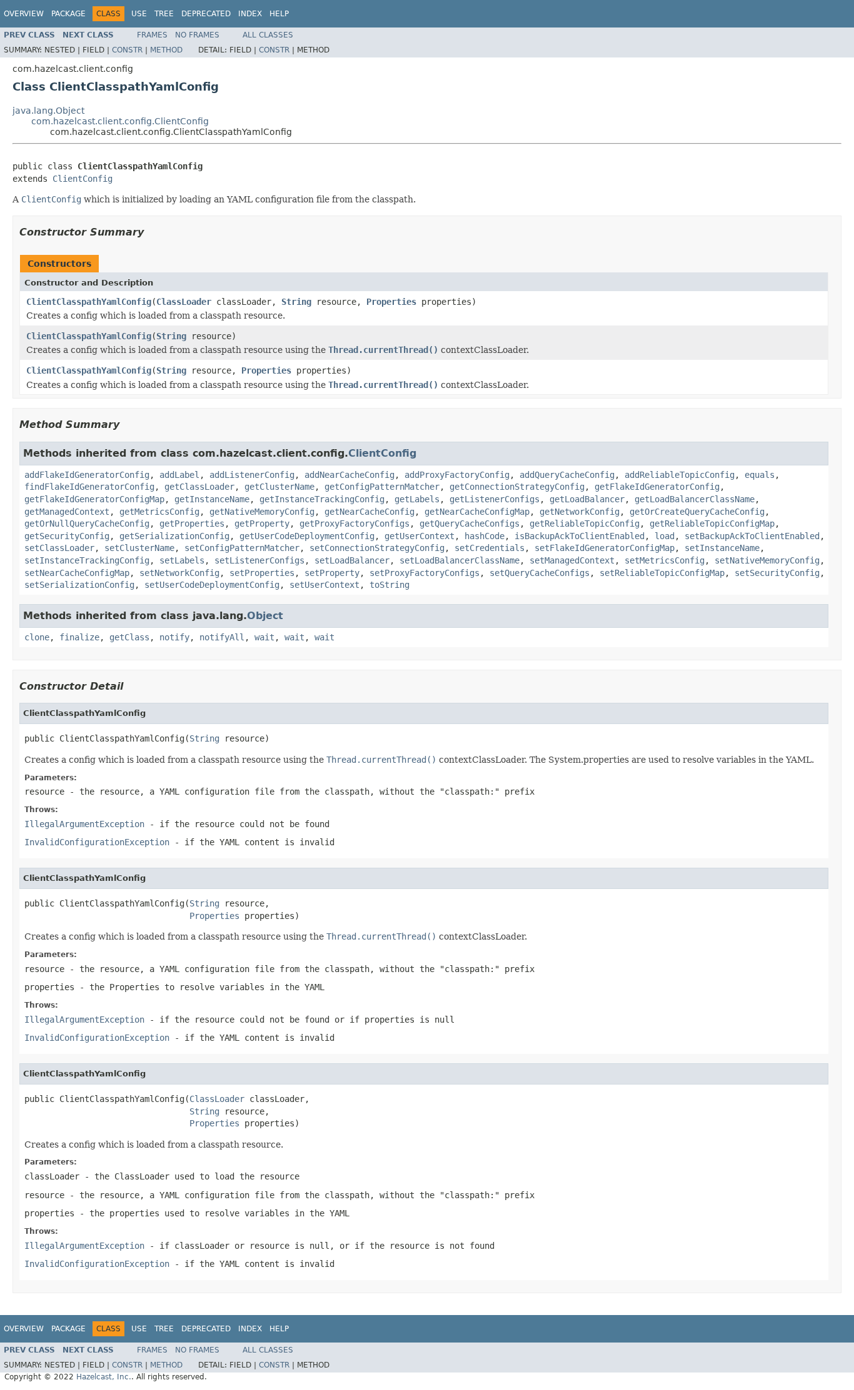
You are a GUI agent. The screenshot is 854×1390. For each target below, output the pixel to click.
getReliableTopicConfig (585, 524)
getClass (129, 637)
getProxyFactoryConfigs (354, 524)
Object (265, 616)
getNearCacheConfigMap (477, 512)
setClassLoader (59, 548)
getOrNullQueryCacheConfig (86, 524)
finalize (79, 637)
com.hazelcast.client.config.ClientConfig (120, 121)
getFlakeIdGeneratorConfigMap (94, 499)
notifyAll (221, 637)
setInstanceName (722, 548)
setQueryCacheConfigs (540, 573)
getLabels (417, 499)
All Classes (268, 35)
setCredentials (490, 548)
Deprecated (206, 13)
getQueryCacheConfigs (469, 524)
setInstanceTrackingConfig (86, 560)
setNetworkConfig (179, 573)
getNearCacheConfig (369, 512)
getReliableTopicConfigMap (712, 524)
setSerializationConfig (79, 585)
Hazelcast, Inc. (103, 1377)
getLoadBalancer (587, 499)
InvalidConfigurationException (96, 842)
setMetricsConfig (665, 560)
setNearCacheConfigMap (76, 573)
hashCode (485, 536)
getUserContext (419, 536)
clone (36, 637)
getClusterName (279, 487)
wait (264, 637)
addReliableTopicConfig (680, 475)
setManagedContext (572, 560)
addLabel (179, 475)
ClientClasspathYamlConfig (88, 302)
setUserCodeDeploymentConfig (211, 585)
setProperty (331, 573)
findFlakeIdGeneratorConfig (89, 487)
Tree (164, 13)
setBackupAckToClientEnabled (752, 536)
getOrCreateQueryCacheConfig (697, 512)
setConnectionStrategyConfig (377, 548)
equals (760, 475)
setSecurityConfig (777, 573)
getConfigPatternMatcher (382, 487)
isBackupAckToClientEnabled (580, 536)
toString (389, 585)
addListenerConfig (251, 475)
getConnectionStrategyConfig (517, 487)
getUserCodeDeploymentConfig (306, 536)
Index (250, 13)
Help (279, 13)
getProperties (191, 524)
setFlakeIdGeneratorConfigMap (605, 548)
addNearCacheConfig (349, 475)
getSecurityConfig (66, 536)
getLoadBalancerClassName (695, 499)
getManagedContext (66, 512)
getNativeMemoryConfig (261, 512)
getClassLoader (199, 487)
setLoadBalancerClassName (459, 560)
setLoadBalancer (351, 560)
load (665, 536)
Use (139, 13)
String (296, 302)
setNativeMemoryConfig (767, 560)
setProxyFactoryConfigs (424, 573)
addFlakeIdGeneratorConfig (86, 475)
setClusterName (139, 548)
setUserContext (324, 585)
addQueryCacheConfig (567, 475)
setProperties (261, 573)
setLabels (181, 560)
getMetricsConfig (159, 512)
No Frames (197, 35)
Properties (391, 302)
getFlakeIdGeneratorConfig (657, 487)
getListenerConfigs (495, 499)
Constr (127, 50)
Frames (152, 35)
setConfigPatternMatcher (241, 548)
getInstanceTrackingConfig (321, 499)
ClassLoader (183, 302)
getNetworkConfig (580, 512)
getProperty (261, 524)
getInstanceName (211, 499)
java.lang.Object (48, 111)
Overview (24, 13)
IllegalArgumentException (84, 824)
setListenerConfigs (259, 560)
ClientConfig (83, 179)
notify (174, 637)
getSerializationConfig (174, 536)
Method (166, 50)
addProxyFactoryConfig (457, 475)
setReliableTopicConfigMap (662, 573)
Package (68, 13)
